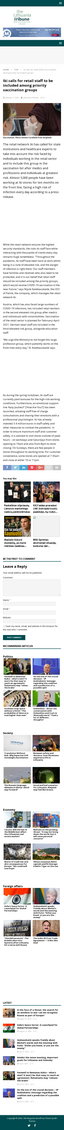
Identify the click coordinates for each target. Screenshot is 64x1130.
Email (6, 608)
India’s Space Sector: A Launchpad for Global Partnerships (37, 1026)
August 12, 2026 (25, 1019)
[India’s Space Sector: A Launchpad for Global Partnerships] (9, 1028)
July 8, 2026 (23, 1063)
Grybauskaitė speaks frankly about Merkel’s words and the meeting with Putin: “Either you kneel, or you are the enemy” (38, 1044)
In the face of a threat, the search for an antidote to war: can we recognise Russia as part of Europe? (37, 1012)
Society (8, 733)
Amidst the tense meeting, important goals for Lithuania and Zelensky (37, 1059)
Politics (8, 656)
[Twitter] (29, 1126)
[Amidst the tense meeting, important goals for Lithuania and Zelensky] (9, 1060)
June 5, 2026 (24, 1101)
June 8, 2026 (24, 1084)
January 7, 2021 (12, 97)
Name (6, 600)
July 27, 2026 (24, 1052)
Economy (9, 809)
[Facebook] (35, 1126)
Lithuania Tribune (31, 97)
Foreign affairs (13, 886)
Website (7, 617)
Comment (8, 577)
